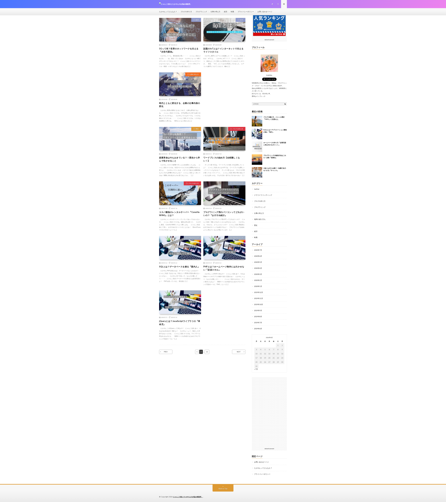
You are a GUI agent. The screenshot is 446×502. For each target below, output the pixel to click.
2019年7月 (258, 323)
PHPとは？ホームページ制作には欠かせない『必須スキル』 (223, 268)
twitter (256, 189)
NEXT (239, 352)
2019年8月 (258, 316)
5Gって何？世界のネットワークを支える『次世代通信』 (178, 50)
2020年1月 (258, 286)
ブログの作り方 (186, 12)
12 (207, 352)
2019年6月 (258, 329)
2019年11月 (258, 298)
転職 (232, 12)
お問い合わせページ (264, 12)
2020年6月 (258, 256)
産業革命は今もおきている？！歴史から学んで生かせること (179, 159)
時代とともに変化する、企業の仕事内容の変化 (179, 104)
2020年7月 (258, 250)
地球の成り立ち (260, 219)
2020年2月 (258, 280)
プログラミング (201, 12)
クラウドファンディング (263, 195)
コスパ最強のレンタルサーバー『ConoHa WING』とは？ (179, 213)
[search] (285, 104)
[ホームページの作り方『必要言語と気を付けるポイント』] (257, 147)
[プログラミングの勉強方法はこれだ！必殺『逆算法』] (257, 159)
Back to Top (223, 489)
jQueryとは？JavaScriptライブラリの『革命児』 (179, 322)
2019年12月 (258, 292)
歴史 (197, 129)
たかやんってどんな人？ (168, 12)
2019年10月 (258, 304)
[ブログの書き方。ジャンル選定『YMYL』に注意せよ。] (257, 121)
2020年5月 (258, 262)
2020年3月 (258, 274)
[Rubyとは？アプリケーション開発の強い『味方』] (257, 134)
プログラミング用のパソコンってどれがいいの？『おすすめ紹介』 (223, 213)
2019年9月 (258, 310)
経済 (225, 12)
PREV (166, 352)
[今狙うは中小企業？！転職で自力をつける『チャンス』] (257, 172)
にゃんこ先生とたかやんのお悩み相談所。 (188, 497)
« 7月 (256, 369)
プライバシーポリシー (246, 12)
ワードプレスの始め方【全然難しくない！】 (221, 159)
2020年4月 (258, 268)
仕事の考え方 (215, 12)
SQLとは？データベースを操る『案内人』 (179, 266)
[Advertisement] (224, 91)
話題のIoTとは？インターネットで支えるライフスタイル (223, 50)
